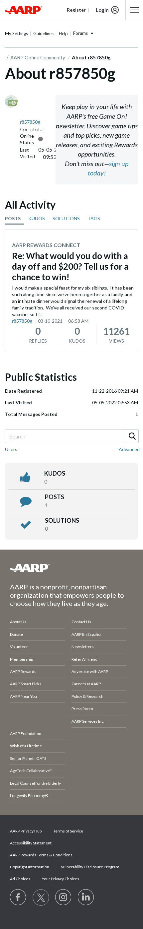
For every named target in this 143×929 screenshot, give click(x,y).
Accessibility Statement (31, 842)
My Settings (16, 33)
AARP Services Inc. (88, 721)
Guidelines (43, 33)
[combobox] (71, 436)
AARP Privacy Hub (26, 831)
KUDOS (36, 218)
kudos (54, 473)
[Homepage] (23, 10)
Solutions (62, 520)
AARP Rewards (23, 671)
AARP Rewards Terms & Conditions (41, 854)
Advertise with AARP (90, 671)
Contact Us (81, 621)
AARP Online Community (37, 57)
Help (63, 33)
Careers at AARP (86, 683)
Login (102, 10)
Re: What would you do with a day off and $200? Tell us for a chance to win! (70, 266)
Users (11, 449)
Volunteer (19, 646)
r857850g (22, 321)
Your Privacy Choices (60, 878)
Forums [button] (80, 33)
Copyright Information (29, 866)
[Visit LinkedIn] (86, 897)
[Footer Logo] (71, 568)
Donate (16, 634)
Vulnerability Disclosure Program (90, 866)
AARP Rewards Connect (46, 245)
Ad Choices (20, 878)
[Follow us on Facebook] (18, 897)
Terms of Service (68, 831)
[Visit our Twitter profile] (41, 897)
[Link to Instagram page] (63, 897)
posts (54, 496)
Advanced (129, 449)
